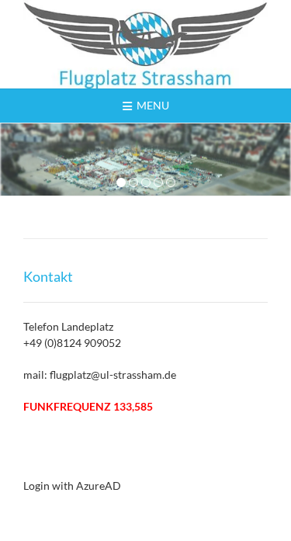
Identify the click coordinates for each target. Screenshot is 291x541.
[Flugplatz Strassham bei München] (145, 44)
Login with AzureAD (72, 485)
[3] (146, 182)
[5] (171, 182)
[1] (121, 182)
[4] (158, 182)
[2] (133, 182)
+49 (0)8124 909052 (72, 342)
